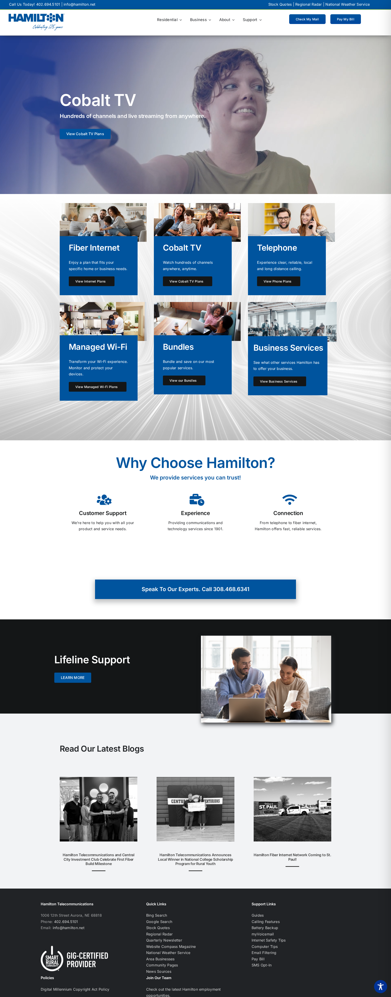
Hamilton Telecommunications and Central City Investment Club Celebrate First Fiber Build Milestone (98, 859)
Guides (258, 915)
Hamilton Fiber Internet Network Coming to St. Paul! (292, 857)
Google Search (159, 921)
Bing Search (156, 915)
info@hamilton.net (79, 4)
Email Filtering (264, 952)
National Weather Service (347, 4)
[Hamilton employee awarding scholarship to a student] (195, 779)
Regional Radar (308, 4)
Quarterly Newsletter (164, 940)
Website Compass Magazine (171, 946)
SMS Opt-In (262, 965)
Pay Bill (258, 959)
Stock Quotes (280, 4)
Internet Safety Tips (269, 940)
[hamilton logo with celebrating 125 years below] (37, 15)
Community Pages (162, 965)
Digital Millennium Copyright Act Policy (75, 989)
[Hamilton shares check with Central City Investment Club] (98, 779)
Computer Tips (265, 946)
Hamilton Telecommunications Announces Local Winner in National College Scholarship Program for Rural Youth (195, 859)
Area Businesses (160, 959)
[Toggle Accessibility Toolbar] (381, 987)
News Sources (158, 971)
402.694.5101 (48, 4)
